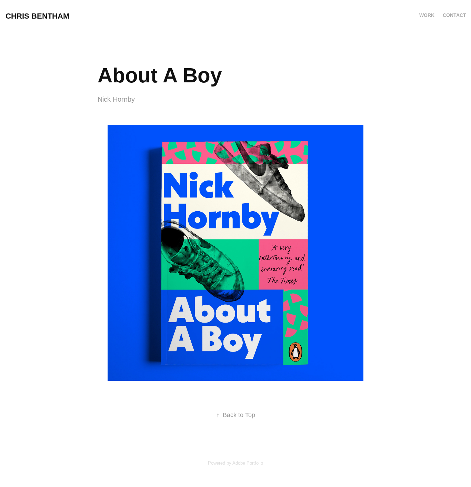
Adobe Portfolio (247, 463)
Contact (454, 15)
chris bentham (37, 16)
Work (426, 15)
